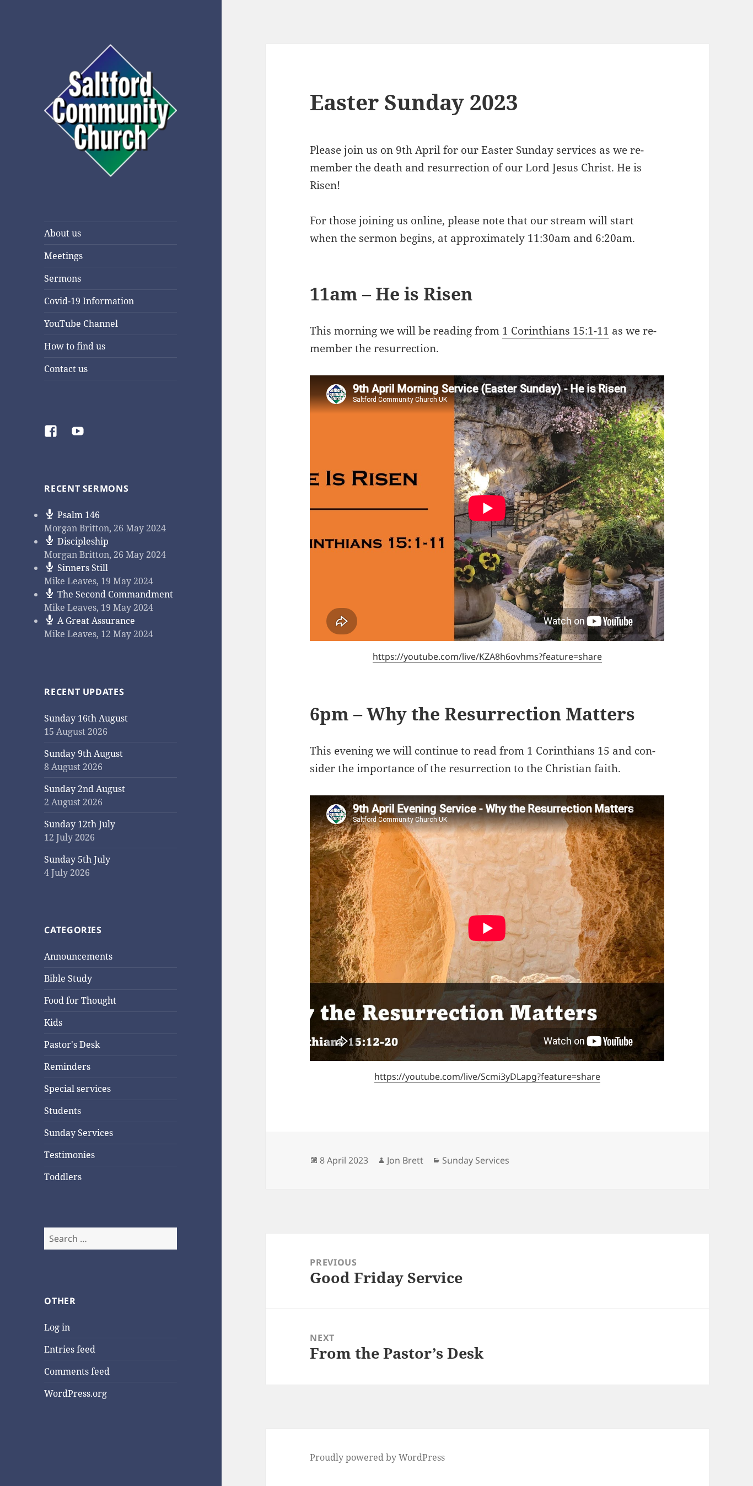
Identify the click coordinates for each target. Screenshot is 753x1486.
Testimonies (69, 1155)
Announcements (78, 956)
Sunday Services (78, 1133)
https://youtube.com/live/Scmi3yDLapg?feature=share (487, 1076)
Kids (53, 1022)
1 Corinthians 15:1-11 (555, 331)
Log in (57, 1327)
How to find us (74, 346)
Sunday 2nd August (84, 789)
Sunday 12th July (79, 824)
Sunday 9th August (83, 753)
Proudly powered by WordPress (377, 1457)
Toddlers (63, 1177)
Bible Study (68, 978)
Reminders (67, 1066)
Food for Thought (80, 1000)
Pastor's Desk (72, 1044)
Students (62, 1111)
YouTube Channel (81, 323)
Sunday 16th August (86, 718)
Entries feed (69, 1349)
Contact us (66, 369)
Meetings (63, 256)
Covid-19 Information (89, 301)
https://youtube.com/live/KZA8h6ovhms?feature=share (487, 656)
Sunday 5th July (77, 859)
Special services (77, 1089)
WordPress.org (75, 1393)
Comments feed (77, 1371)
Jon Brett (405, 1160)
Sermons (62, 278)
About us (62, 233)
